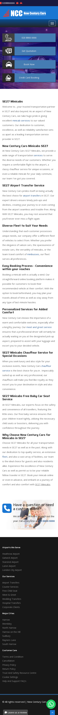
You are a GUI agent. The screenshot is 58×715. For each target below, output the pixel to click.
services (38, 155)
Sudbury (6, 635)
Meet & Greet (9, 594)
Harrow (6, 619)
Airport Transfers (10, 582)
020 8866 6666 (46, 520)
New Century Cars (37, 701)
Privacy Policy (9, 664)
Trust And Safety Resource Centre (19, 672)
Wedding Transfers (11, 598)
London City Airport (12, 569)
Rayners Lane (9, 640)
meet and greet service (39, 327)
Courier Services (10, 586)
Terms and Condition (12, 656)
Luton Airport (9, 565)
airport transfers (32, 195)
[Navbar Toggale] (52, 23)
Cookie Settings (10, 677)
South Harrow (9, 644)
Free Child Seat (9, 590)
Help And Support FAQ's (14, 681)
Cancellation (8, 660)
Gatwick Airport (10, 557)
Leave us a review (17, 712)
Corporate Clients (11, 607)
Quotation (29, 50)
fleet (4, 456)
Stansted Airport (10, 561)
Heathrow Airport (11, 553)
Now (29, 64)
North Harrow (9, 627)
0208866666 (8, 3)
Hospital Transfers (11, 602)
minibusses (33, 254)
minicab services (21, 120)
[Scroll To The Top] (52, 712)
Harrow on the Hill (11, 631)
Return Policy (8, 668)
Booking (29, 77)
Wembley (7, 623)
